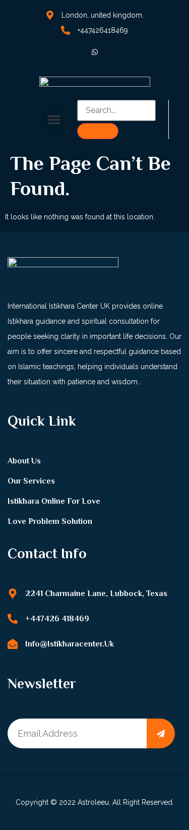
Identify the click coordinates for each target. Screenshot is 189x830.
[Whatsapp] (94, 51)
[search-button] (97, 131)
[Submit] (161, 733)
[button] (54, 119)
